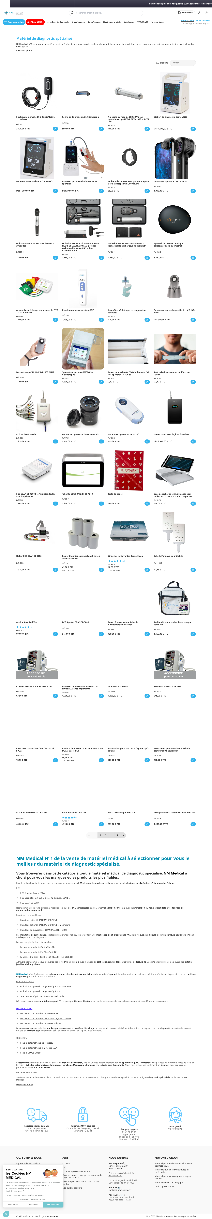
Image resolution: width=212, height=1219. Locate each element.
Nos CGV (150, 1216)
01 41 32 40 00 (115, 1168)
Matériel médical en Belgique (169, 1182)
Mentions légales (164, 1216)
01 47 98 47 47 (115, 1175)
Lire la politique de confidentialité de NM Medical (25, 1195)
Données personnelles (185, 1216)
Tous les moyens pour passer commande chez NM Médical (82, 1176)
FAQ (64, 1167)
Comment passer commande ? (77, 1171)
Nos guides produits (72, 1187)
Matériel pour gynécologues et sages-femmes (173, 1177)
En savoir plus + (24, 50)
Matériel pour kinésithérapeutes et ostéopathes (171, 1170)
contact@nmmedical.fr (120, 1190)
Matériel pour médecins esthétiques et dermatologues (173, 1164)
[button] (6, 1214)
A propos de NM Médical (28, 1163)
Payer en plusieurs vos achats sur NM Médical (80, 1182)
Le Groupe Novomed (165, 1186)
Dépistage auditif (24, 1084)
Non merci (13, 1204)
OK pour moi (53, 1204)
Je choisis (33, 1204)
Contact (66, 1163)
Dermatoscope (23, 1008)
